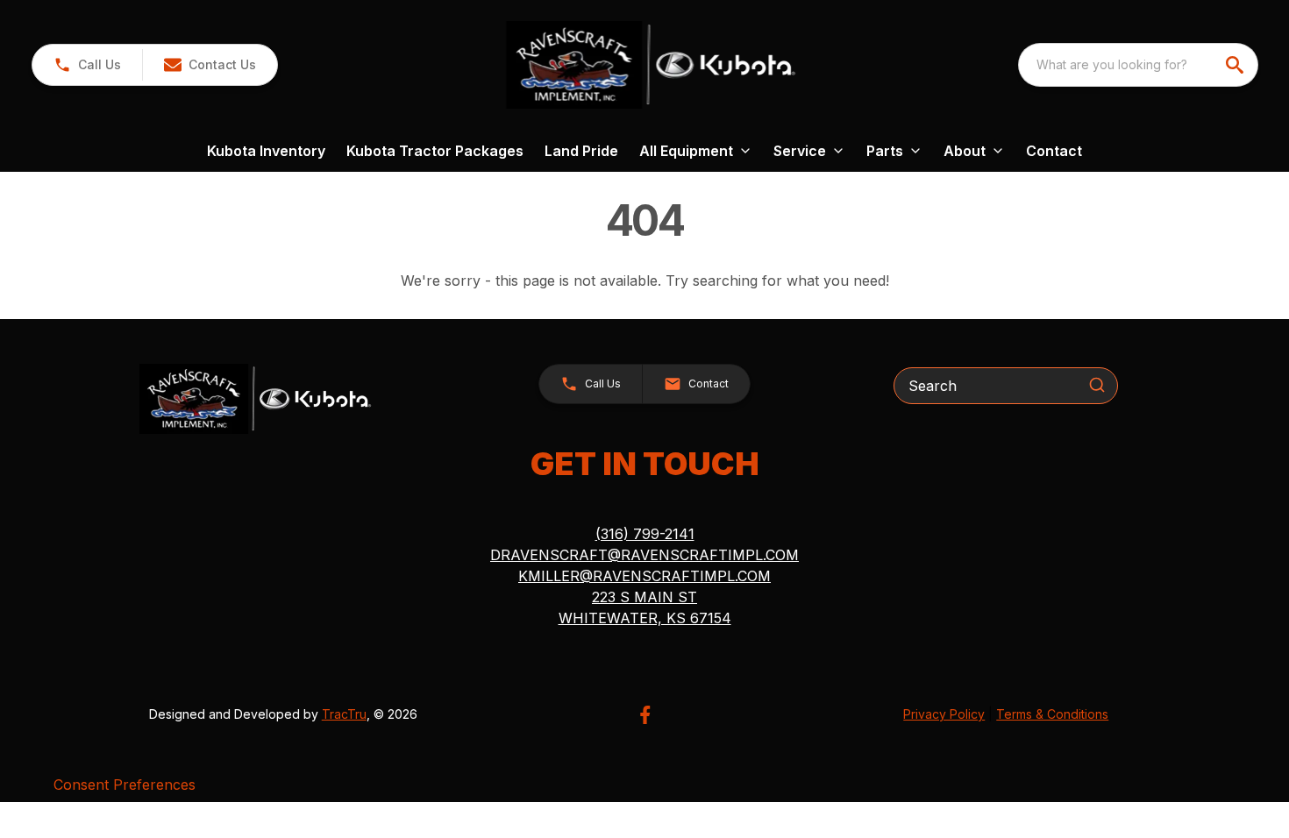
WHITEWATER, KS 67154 (645, 618)
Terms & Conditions (1052, 714)
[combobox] (1138, 65)
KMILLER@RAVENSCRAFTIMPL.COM (644, 576)
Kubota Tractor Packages (434, 151)
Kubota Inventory (266, 151)
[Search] (1097, 385)
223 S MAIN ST (644, 597)
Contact (1054, 151)
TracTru (344, 714)
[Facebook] (645, 715)
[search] (1236, 65)
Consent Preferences (124, 784)
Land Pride (581, 151)
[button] (87, 65)
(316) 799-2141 (644, 534)
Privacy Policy (944, 714)
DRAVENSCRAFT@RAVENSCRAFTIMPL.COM (644, 555)
